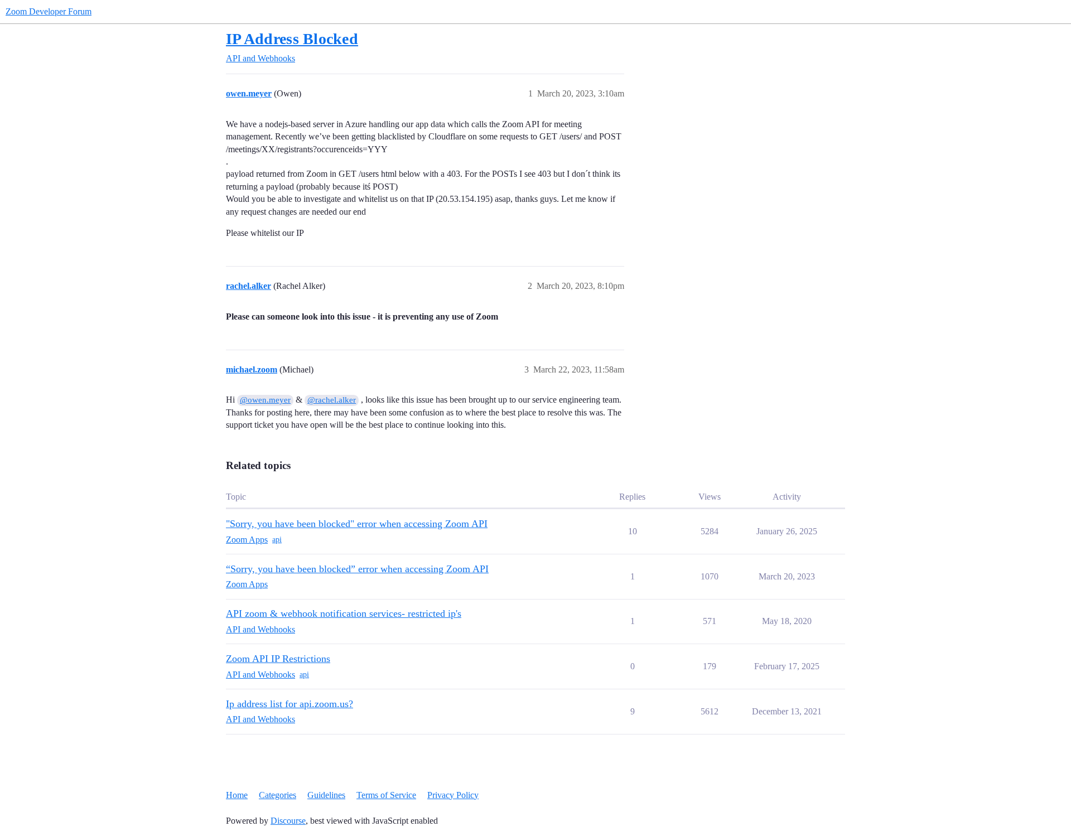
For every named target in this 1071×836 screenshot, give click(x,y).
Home (237, 795)
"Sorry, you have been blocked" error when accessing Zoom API (357, 523)
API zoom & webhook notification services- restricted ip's (343, 613)
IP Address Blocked (292, 38)
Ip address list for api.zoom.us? (289, 703)
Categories (277, 795)
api (277, 539)
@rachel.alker (331, 399)
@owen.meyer (265, 399)
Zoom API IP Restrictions (278, 658)
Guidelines (326, 795)
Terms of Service (386, 795)
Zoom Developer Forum (48, 11)
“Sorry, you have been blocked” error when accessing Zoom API (357, 568)
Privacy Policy (453, 795)
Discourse (288, 820)
